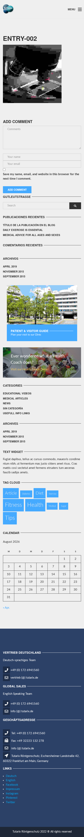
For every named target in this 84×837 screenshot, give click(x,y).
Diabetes (26, 494)
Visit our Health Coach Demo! (30, 369)
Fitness (13, 505)
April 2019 (10, 266)
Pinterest (11, 797)
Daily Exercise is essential (23, 230)
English (10, 780)
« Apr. (6, 607)
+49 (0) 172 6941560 (25, 670)
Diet (40, 493)
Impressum (13, 789)
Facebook (12, 784)
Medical (52, 506)
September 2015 (14, 276)
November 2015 (13, 271)
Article (11, 493)
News (7, 403)
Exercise (52, 494)
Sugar (63, 506)
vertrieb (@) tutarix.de (24, 677)
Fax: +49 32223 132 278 (27, 740)
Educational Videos (17, 393)
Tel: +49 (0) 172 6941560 (28, 733)
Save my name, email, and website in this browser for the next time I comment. (41, 176)
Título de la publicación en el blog (29, 225)
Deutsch (11, 776)
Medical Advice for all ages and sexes (31, 235)
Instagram (12, 793)
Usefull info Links (16, 413)
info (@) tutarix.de (22, 711)
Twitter (10, 802)
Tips (10, 518)
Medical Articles (15, 398)
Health (35, 505)
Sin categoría (13, 408)
